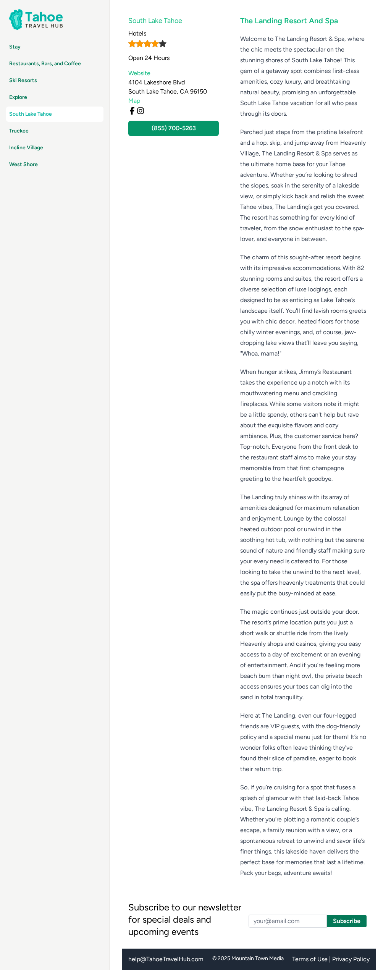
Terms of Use (310, 959)
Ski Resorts (23, 80)
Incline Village (26, 147)
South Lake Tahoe (30, 114)
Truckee (19, 131)
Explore (18, 97)
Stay (15, 47)
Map (134, 100)
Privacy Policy (351, 959)
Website (139, 73)
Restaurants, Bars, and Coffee (45, 63)
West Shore (23, 164)
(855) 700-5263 (174, 128)
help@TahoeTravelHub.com (166, 959)
